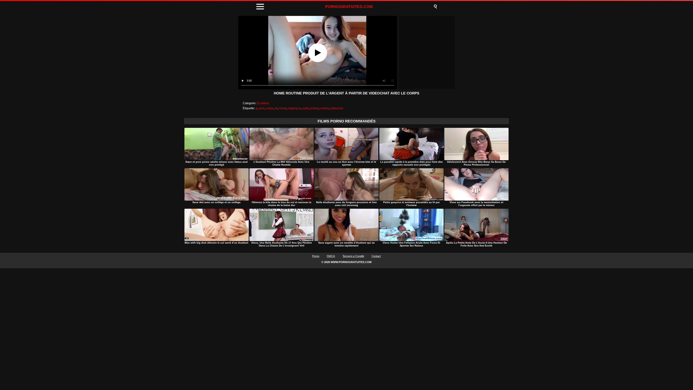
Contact (376, 256)
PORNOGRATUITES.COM (349, 6)
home (283, 108)
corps (269, 108)
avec (262, 108)
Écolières (263, 103)
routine (324, 108)
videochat (336, 108)
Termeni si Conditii (353, 256)
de (276, 108)
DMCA (331, 256)
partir (305, 108)
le (299, 108)
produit (314, 108)
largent (292, 108)
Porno (315, 256)
